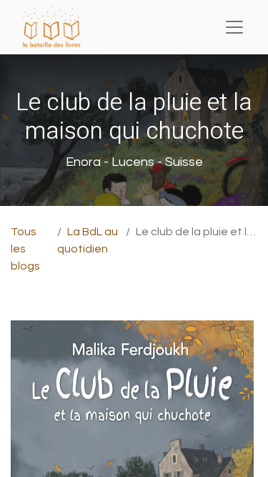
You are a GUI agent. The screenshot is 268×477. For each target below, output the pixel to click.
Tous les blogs (25, 249)
